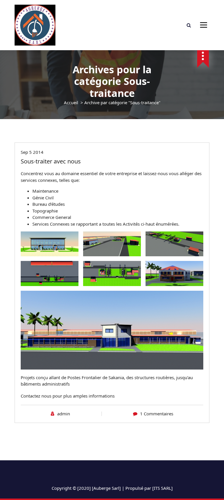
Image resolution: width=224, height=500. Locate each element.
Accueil (71, 102)
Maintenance (45, 191)
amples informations (93, 396)
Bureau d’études (48, 204)
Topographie (45, 211)
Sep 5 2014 (32, 152)
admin (63, 414)
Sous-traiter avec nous (51, 161)
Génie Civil (43, 198)
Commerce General (51, 217)
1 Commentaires (156, 414)
